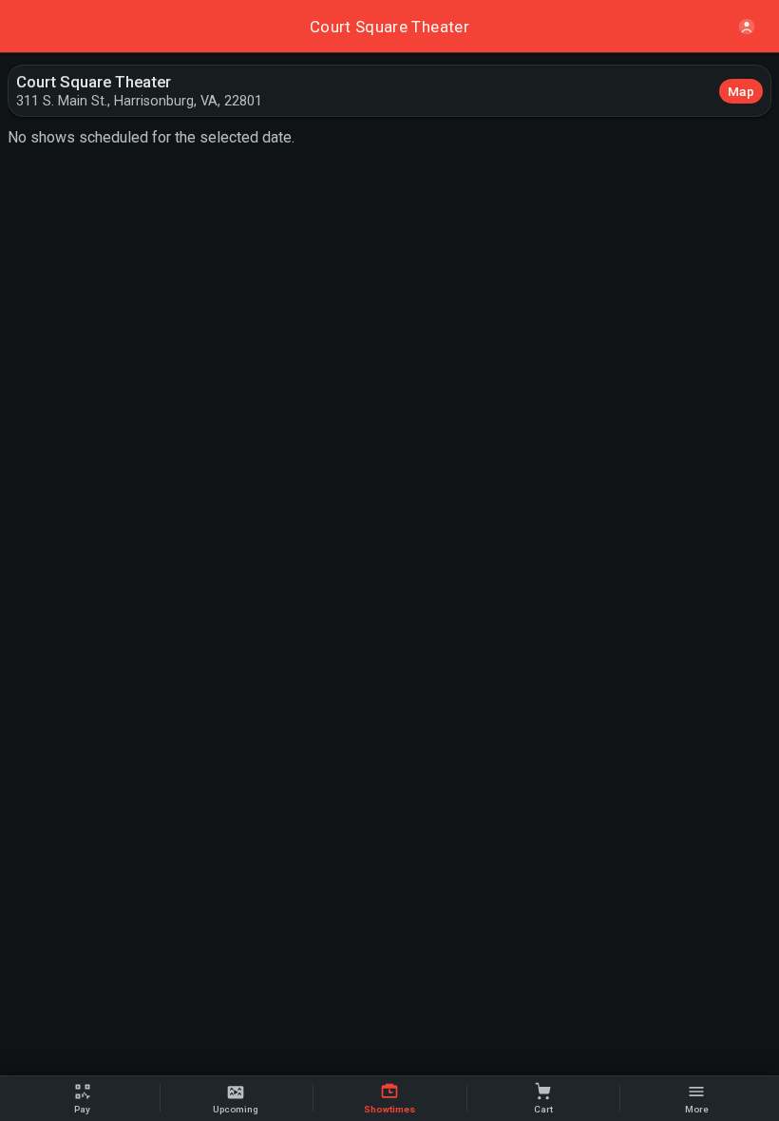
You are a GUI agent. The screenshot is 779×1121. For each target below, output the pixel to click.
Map (741, 91)
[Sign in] (747, 27)
